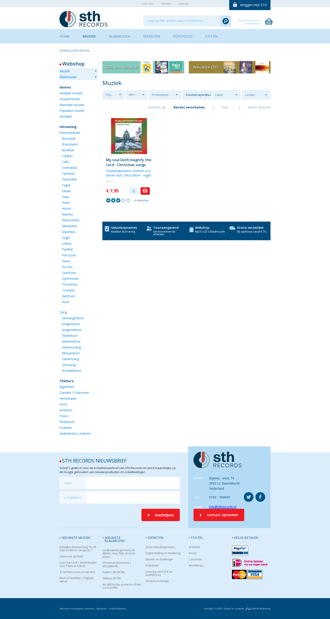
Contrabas (69, 167)
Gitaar (66, 191)
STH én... (197, 537)
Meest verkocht (259, 107)
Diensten (155, 537)
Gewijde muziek (70, 93)
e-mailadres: (72, 497)
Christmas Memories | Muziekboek (117, 564)
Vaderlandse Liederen (75, 433)
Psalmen (65, 427)
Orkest (67, 243)
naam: (68, 483)
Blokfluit (68, 150)
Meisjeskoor (71, 353)
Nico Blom (132, 175)
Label (219, 95)
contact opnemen (222, 514)
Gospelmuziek (69, 99)
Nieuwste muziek (76, 537)
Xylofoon (68, 296)
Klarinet (67, 214)
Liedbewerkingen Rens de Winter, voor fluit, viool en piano (119, 553)
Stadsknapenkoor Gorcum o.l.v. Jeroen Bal (198, 96)
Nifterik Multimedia (261, 608)
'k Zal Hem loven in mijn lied (77, 572)
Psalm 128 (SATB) (113, 572)
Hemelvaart (67, 398)
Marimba (68, 232)
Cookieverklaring (117, 608)
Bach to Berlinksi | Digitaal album (76, 580)
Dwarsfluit (69, 179)
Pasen (63, 416)
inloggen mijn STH (253, 5)
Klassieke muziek (71, 105)
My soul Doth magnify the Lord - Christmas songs (128, 162)
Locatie (250, 95)
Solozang (68, 365)
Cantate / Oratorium (74, 392)
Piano (66, 261)
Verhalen (65, 116)
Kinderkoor (70, 335)
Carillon (67, 156)
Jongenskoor (71, 324)
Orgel (66, 238)
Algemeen (66, 387)
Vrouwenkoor (71, 370)
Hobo (66, 202)
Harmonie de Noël (71, 556)
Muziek (64, 71)
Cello (65, 162)
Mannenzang (71, 347)
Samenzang (70, 359)
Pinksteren (67, 422)
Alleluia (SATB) (112, 578)
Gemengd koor (73, 318)
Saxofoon (69, 273)
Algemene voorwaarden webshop (76, 608)
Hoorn (66, 208)
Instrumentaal (69, 132)
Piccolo (67, 267)
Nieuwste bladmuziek (115, 539)
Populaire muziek (71, 110)
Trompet (68, 290)
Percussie (69, 255)
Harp (65, 197)
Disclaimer (101, 608)
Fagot (66, 185)
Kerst (63, 404)
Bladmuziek (67, 77)
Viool (65, 302)
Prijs (109, 95)
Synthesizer (70, 278)
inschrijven (164, 515)
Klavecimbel (70, 220)
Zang (63, 312)
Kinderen (65, 410)
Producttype (160, 95)
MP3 (132, 95)
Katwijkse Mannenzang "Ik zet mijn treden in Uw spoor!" (77, 549)
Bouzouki (69, 138)
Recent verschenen (189, 107)
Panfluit (67, 249)
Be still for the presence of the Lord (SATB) (122, 586)
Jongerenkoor (72, 330)
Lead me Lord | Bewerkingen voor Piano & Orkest (78, 564)
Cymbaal (68, 173)
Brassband (69, 144)
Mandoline (69, 226)
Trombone (69, 284)
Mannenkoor (71, 341)
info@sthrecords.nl (222, 507)
